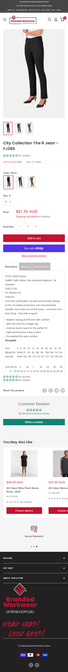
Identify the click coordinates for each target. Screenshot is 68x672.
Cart (53, 10)
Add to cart (34, 238)
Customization (21, 10)
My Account (45, 10)
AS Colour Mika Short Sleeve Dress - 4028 (22, 489)
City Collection (12, 161)
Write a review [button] (34, 422)
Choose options (24, 510)
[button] (10, 155)
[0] (62, 19)
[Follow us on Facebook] (31, 665)
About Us (11, 10)
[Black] (8, 182)
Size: (7, 195)
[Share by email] (62, 390)
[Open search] (49, 19)
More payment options (34, 255)
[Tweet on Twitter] (56, 390)
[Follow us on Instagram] (37, 665)
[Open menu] (4, 19)
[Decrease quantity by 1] (19, 226)
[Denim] (20, 182)
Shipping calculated (26, 216)
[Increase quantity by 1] (36, 226)
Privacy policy (34, 10)
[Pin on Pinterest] (50, 390)
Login (58, 10)
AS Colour (12, 496)
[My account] (55, 19)
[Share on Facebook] (44, 390)
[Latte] (32, 182)
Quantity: (8, 226)
